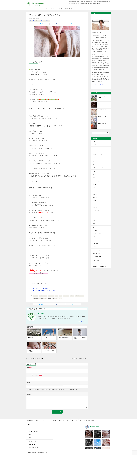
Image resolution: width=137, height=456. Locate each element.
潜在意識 (95, 207)
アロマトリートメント (98, 154)
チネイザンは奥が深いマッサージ (103, 110)
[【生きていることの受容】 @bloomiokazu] (106, 442)
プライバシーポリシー (34, 447)
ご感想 (94, 158)
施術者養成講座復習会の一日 (64, 337)
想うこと (37, 20)
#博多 (45, 295)
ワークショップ (96, 217)
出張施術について (33, 441)
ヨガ (94, 187)
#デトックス (66, 295)
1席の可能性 (30, 337)
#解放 (60, 295)
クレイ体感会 (96, 181)
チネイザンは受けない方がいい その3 (78, 358)
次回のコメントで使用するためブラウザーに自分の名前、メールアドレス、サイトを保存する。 (53, 389)
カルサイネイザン (97, 233)
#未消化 (41, 298)
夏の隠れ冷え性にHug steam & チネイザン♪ (103, 117)
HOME (28, 8)
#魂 (53, 298)
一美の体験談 (96, 260)
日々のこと (95, 184)
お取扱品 (95, 246)
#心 (45, 298)
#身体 (49, 298)
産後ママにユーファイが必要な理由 (80, 338)
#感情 (56, 295)
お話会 (94, 237)
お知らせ (95, 141)
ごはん (94, 177)
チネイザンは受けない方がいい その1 (35, 358)
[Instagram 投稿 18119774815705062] (97, 442)
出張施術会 (95, 200)
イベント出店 (96, 210)
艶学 (94, 227)
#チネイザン (50, 295)
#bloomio (36, 295)
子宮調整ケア (96, 230)
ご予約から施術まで (33, 431)
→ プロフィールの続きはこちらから (100, 84)
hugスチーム (95, 240)
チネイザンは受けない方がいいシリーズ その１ (42, 288)
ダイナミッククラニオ (98, 263)
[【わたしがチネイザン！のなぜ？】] (89, 442)
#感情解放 (36, 298)
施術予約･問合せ (68, 8)
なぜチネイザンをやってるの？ (103, 103)
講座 (53, 8)
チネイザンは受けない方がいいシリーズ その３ (42, 290)
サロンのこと (96, 190)
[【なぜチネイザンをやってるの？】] (89, 434)
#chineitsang (58, 298)
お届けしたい (96, 194)
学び (94, 161)
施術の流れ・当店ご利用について (100, 266)
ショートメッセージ (97, 250)
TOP (38, 420)
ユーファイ (95, 151)
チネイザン (32, 20)
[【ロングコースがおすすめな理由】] (106, 434)
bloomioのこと (36, 8)
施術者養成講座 (96, 253)
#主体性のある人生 (79, 295)
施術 (46, 8)
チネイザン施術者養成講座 (49, 350)
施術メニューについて (45, 20)
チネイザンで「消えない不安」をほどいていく (33, 351)
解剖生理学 (95, 243)
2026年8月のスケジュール (103, 123)
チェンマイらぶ (96, 174)
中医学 (94, 171)
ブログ (60, 8)
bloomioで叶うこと (97, 256)
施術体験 (95, 197)
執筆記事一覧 (82, 321)
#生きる (72, 295)
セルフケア (95, 213)
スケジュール (96, 144)
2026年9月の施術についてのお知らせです (103, 97)
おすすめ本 (95, 204)
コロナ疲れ (46, 337)
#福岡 (41, 295)
